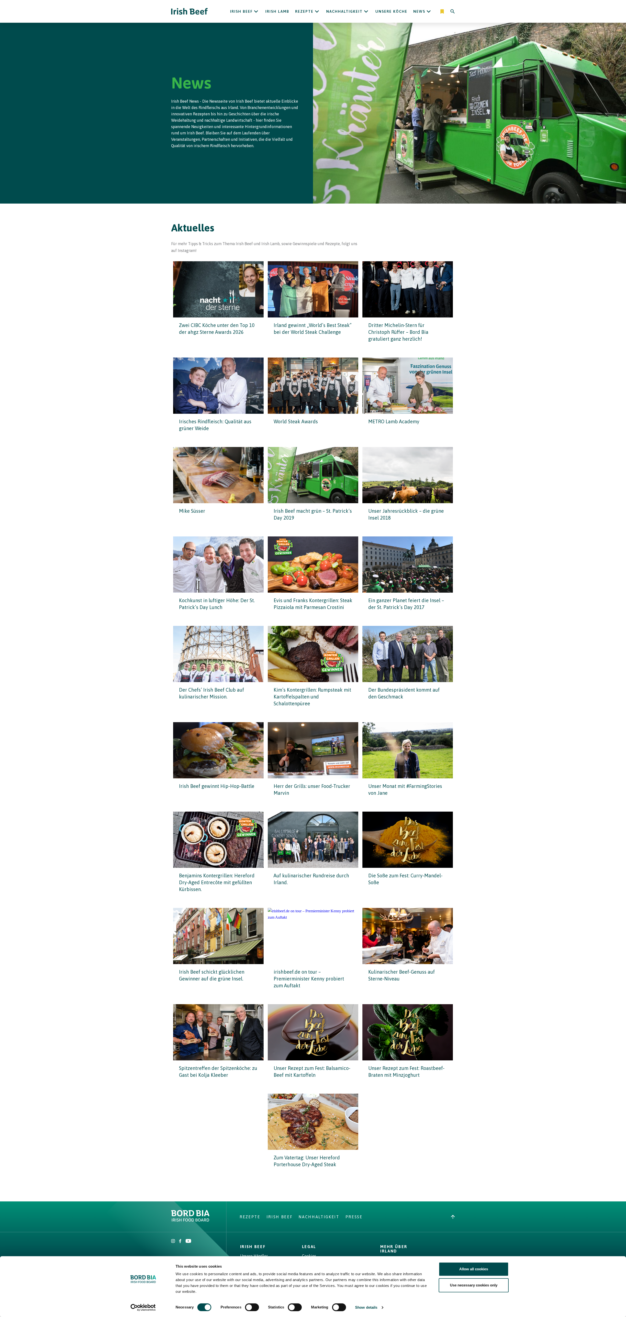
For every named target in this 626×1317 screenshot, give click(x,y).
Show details (366, 1307)
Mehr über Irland (393, 1248)
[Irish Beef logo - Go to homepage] (189, 11)
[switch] (252, 1307)
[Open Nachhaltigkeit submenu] (366, 11)
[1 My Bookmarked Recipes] (442, 11)
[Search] (452, 11)
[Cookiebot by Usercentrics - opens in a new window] (143, 1307)
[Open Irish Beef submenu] (256, 11)
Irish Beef (241, 11)
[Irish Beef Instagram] (173, 1241)
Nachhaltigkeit (344, 11)
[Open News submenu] (428, 11)
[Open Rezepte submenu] (316, 11)
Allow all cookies (473, 1269)
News (419, 11)
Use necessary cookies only (473, 1285)
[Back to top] (453, 1217)
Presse (354, 1217)
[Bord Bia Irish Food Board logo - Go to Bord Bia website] (190, 1220)
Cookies (309, 1256)
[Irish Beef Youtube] (188, 1241)
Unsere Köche (391, 11)
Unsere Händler (254, 1256)
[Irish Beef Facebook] (180, 1241)
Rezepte (304, 11)
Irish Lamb (277, 11)
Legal (309, 1246)
